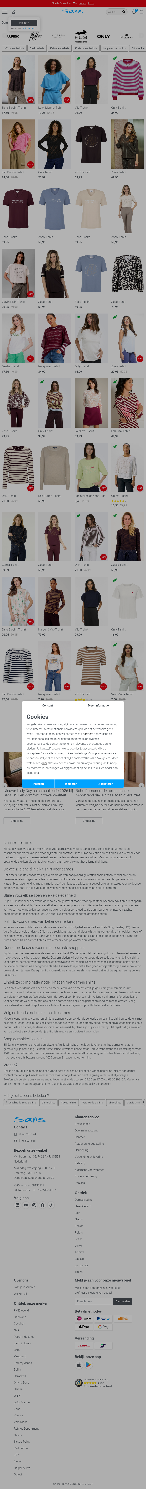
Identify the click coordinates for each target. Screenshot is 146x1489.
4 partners (86, 734)
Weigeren (71, 784)
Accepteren (105, 784)
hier (44, 763)
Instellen (38, 784)
